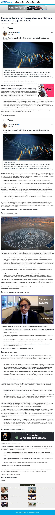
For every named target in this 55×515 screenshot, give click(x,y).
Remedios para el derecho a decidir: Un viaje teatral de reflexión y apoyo (17, 495)
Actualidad (5, 14)
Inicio (2, 14)
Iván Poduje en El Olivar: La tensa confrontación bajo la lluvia (15, 488)
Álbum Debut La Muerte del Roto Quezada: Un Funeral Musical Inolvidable (45, 488)
